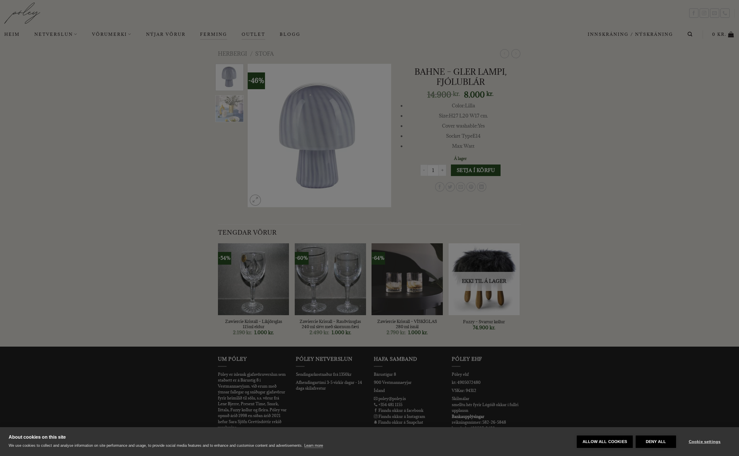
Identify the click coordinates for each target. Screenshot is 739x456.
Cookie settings (705, 442)
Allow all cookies (605, 442)
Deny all (656, 442)
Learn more (313, 445)
